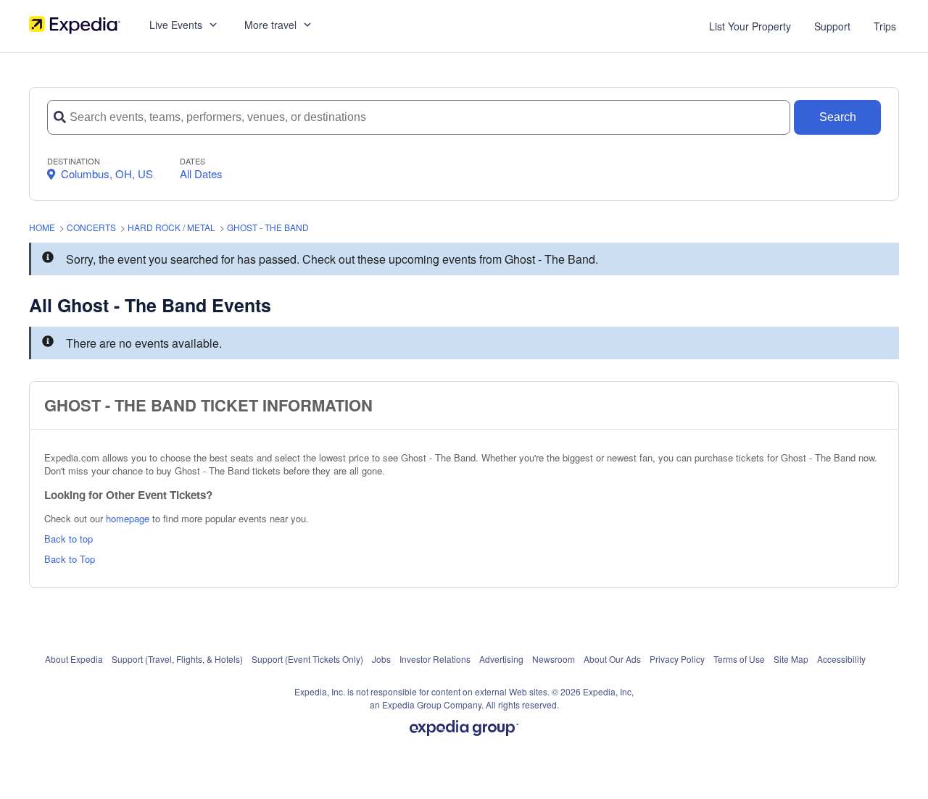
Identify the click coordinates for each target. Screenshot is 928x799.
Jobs (381, 659)
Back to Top (69, 559)
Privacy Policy (677, 659)
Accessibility (841, 659)
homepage (127, 518)
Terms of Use (739, 659)
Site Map (791, 659)
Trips (885, 26)
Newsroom (553, 659)
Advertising (501, 659)
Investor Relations (435, 659)
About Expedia (74, 659)
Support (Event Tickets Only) (307, 659)
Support (832, 26)
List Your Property (750, 26)
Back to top (68, 538)
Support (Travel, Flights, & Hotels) (177, 659)
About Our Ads (612, 659)
